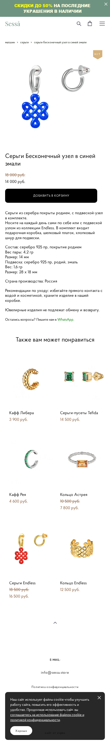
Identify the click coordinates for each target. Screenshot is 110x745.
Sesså (12, 24)
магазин (10, 42)
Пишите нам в (55, 319)
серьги (24, 42)
